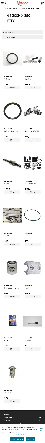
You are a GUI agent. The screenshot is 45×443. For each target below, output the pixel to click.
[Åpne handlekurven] (42, 3)
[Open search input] (6, 3)
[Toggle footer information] (40, 414)
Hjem (6, 9)
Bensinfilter (29, 340)
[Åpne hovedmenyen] (2, 3)
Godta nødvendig (17, 439)
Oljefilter (28, 79)
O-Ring (7, 79)
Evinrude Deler (16, 9)
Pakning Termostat (11, 131)
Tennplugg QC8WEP (32, 131)
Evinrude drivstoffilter (12, 288)
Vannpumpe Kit (30, 183)
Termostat (8, 392)
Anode (6, 235)
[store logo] (22, 3)
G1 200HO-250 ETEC (34, 9)
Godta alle (30, 439)
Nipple (6, 183)
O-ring (27, 235)
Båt (10, 9)
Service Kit (24, 9)
